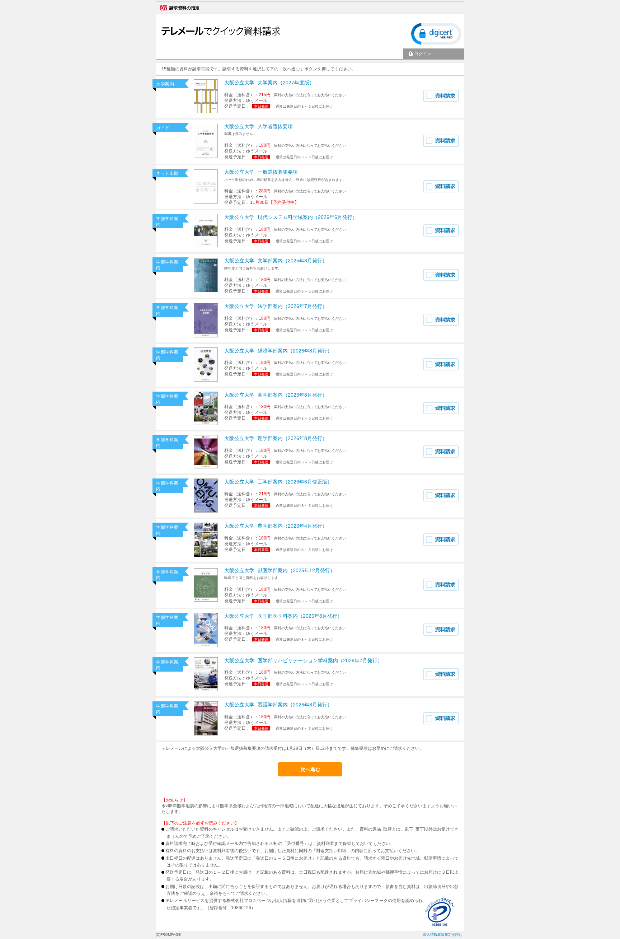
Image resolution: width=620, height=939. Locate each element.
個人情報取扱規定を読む (442, 934)
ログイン (422, 53)
